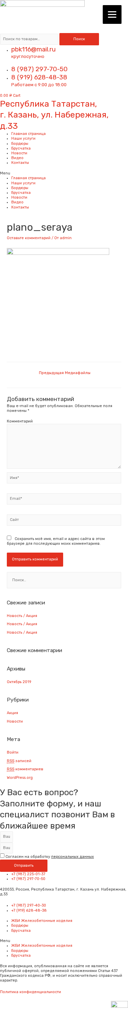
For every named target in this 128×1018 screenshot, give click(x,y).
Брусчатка (21, 148)
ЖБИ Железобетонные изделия (41, 921)
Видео (17, 158)
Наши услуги (23, 138)
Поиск (79, 39)
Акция (12, 713)
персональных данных (72, 856)
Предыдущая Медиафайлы (64, 372)
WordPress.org (20, 777)
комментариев (25, 769)
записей (19, 761)
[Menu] (112, 14)
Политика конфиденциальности (30, 992)
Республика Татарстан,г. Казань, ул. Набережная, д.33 (54, 115)
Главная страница (28, 134)
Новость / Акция (22, 616)
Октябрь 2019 (19, 682)
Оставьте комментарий (29, 238)
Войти (12, 752)
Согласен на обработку (49, 856)
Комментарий (20, 421)
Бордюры (19, 143)
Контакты (20, 162)
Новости (19, 153)
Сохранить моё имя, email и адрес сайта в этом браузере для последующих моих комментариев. (56, 541)
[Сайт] (64, 521)
